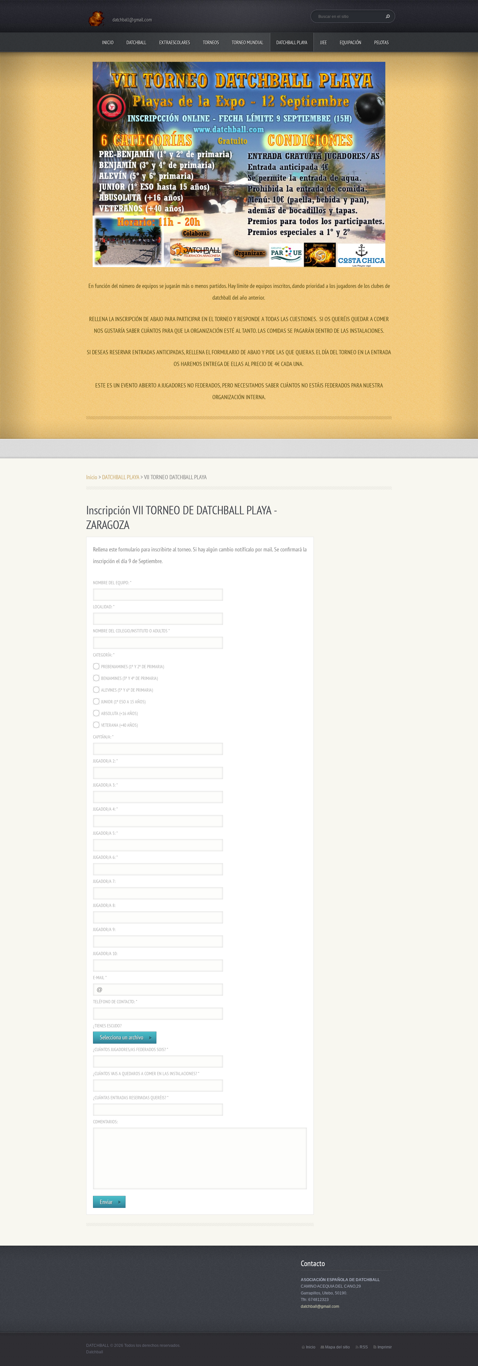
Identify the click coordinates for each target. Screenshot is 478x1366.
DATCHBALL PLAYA (291, 42)
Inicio (107, 42)
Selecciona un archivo (121, 1037)
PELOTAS (381, 42)
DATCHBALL (136, 42)
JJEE (323, 42)
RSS (364, 1347)
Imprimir (385, 1347)
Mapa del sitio (337, 1347)
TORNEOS (211, 42)
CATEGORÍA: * (103, 655)
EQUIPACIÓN (350, 42)
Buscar (387, 16)
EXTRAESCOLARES (174, 42)
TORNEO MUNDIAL (247, 42)
